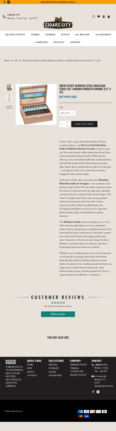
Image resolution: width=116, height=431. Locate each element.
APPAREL (75, 42)
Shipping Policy (78, 364)
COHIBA (35, 34)
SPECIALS (58, 42)
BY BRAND (54, 368)
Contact (32, 375)
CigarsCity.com (16, 411)
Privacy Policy (78, 375)
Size (61, 107)
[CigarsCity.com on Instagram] (8, 2)
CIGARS (52, 372)
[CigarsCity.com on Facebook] (4, 2)
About (30, 372)
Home (7, 60)
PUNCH (65, 34)
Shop (29, 368)
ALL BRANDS (82, 34)
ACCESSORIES (103, 34)
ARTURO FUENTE (15, 34)
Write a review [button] (58, 314)
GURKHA (50, 34)
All (16, 60)
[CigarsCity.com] (58, 23)
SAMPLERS (42, 42)
